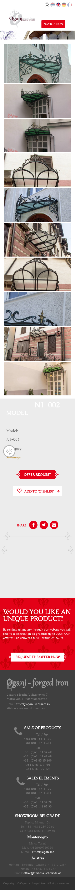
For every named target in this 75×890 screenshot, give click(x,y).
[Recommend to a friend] (53, 525)
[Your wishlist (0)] (47, 4)
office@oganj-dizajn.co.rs (33, 704)
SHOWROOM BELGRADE (37, 816)
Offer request (37, 474)
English (58, 5)
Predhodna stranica (9, 451)
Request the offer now (37, 657)
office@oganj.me (43, 851)
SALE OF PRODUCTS (42, 728)
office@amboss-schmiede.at (42, 873)
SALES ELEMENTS (43, 778)
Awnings (13, 457)
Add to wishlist (39, 491)
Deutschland (64, 5)
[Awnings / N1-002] (37, 69)
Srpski (53, 5)
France (69, 5)
